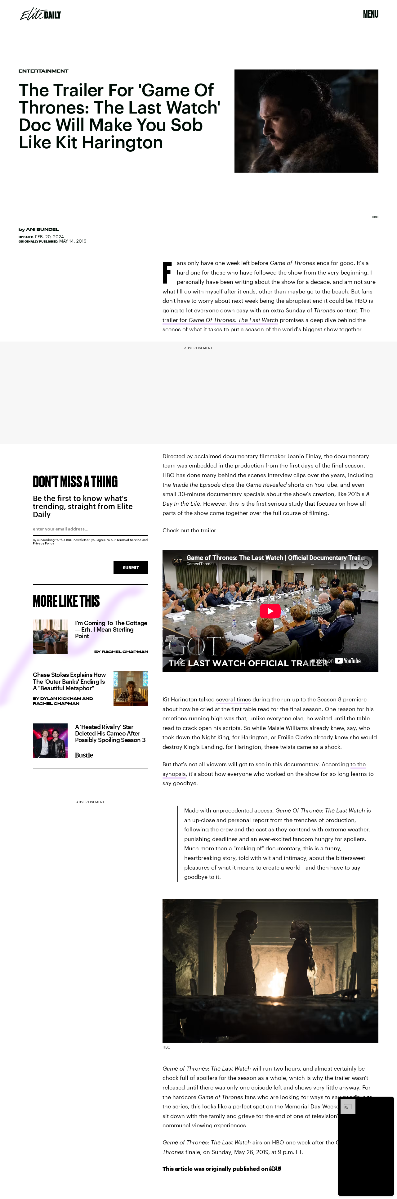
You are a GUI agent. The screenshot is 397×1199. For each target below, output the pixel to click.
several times (233, 699)
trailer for (220, 319)
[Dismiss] (387, 1102)
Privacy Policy (43, 543)
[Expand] (345, 1102)
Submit (131, 567)
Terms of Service (129, 540)
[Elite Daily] (40, 13)
